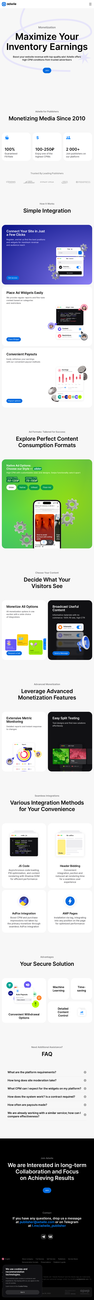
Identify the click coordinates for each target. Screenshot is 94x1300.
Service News (73, 1259)
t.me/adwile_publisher (49, 1226)
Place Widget (13, 339)
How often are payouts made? (27, 1104)
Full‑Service (40, 1259)
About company (27, 1259)
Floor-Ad (47, 487)
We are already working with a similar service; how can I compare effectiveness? (44, 1114)
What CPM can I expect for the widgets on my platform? (44, 1088)
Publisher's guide (60, 1262)
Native (22, 487)
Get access (12, 278)
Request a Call (14, 653)
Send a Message (61, 653)
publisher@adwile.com (37, 1222)
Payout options (14, 401)
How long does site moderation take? (32, 1080)
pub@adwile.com (82, 1279)
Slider (11, 487)
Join (47, 70)
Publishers (61, 1259)
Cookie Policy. (23, 1286)
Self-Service (51, 1259)
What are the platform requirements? (32, 1072)
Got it (23, 1292)
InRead (34, 487)
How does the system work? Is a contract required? (41, 1096)
